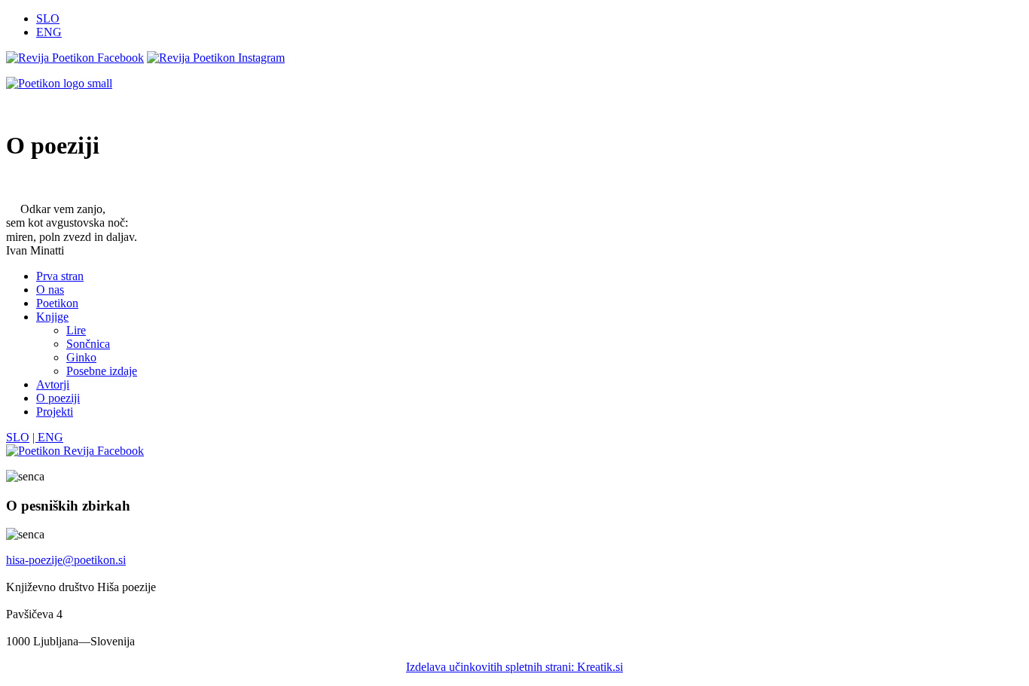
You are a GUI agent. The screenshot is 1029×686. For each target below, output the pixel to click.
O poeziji (58, 398)
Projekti (54, 411)
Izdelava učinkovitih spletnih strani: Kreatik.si (514, 666)
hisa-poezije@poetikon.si (66, 559)
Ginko (81, 357)
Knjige (52, 316)
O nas (50, 289)
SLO (48, 18)
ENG (49, 32)
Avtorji (52, 384)
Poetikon (57, 303)
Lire (76, 330)
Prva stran (60, 276)
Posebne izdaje (101, 370)
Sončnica (88, 343)
